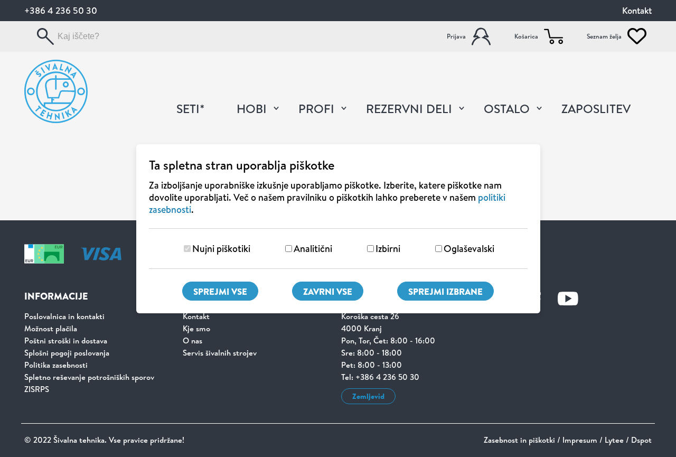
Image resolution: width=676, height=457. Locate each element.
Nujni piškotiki (221, 248)
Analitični (313, 248)
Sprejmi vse (220, 291)
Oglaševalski (469, 248)
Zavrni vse (327, 291)
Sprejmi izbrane (445, 291)
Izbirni (387, 248)
